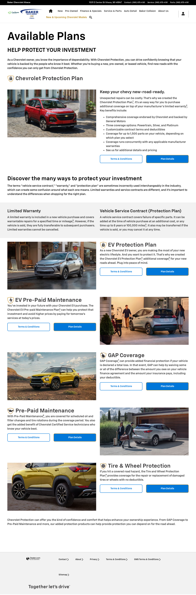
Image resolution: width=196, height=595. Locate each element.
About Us (163, 11)
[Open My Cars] (182, 14)
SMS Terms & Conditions (146, 559)
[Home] (13, 13)
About (78, 559)
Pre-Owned (71, 11)
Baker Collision (147, 11)
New (60, 11)
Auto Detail (130, 11)
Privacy (93, 559)
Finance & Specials (91, 11)
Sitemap (63, 575)
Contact (63, 559)
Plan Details (167, 159)
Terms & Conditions (121, 159)
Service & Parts (113, 11)
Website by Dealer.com (33, 558)
